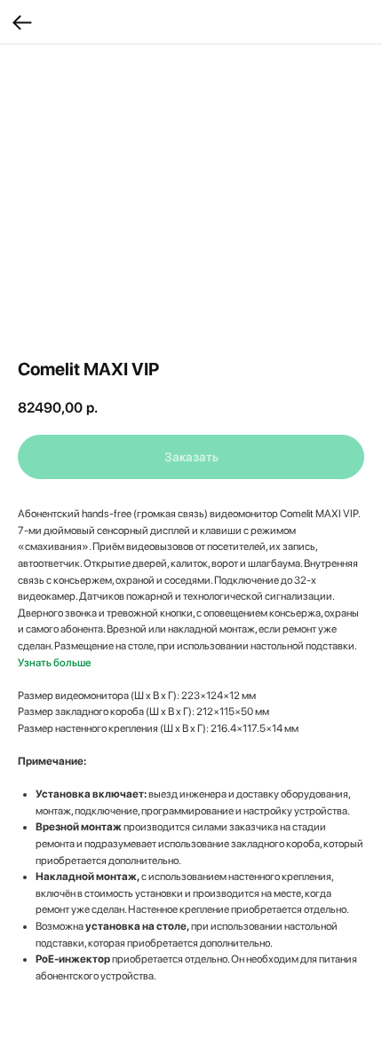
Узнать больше (54, 663)
